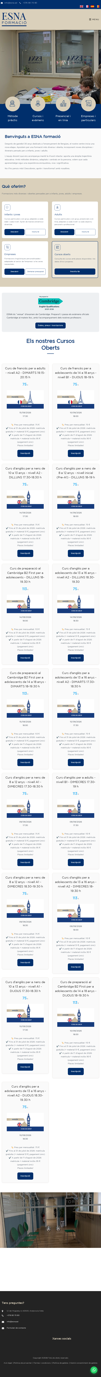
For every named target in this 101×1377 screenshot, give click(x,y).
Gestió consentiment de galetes (83, 1363)
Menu (95, 19)
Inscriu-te (35, 232)
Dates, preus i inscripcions (50, 325)
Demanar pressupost (35, 271)
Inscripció (25, 453)
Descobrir (14, 232)
